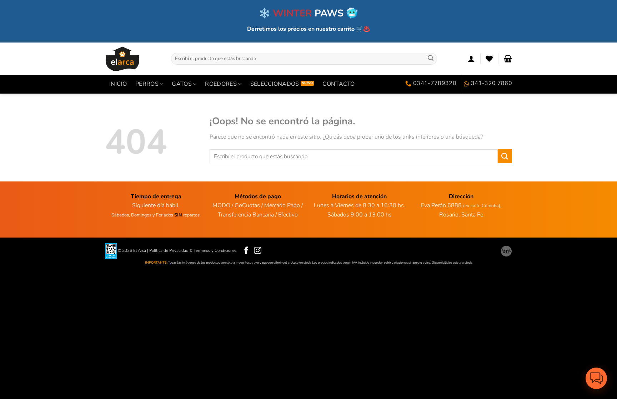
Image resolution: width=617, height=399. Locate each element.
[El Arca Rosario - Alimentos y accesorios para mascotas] (132, 59)
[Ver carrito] (508, 58)
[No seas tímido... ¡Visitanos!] (506, 251)
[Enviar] (431, 59)
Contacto (338, 84)
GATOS (182, 84)
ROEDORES (221, 84)
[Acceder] (471, 58)
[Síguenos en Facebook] (246, 251)
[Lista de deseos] (489, 58)
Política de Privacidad (169, 250)
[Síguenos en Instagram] (257, 251)
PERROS (147, 84)
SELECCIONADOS (274, 84)
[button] (596, 378)
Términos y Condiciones (215, 250)
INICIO (118, 84)
